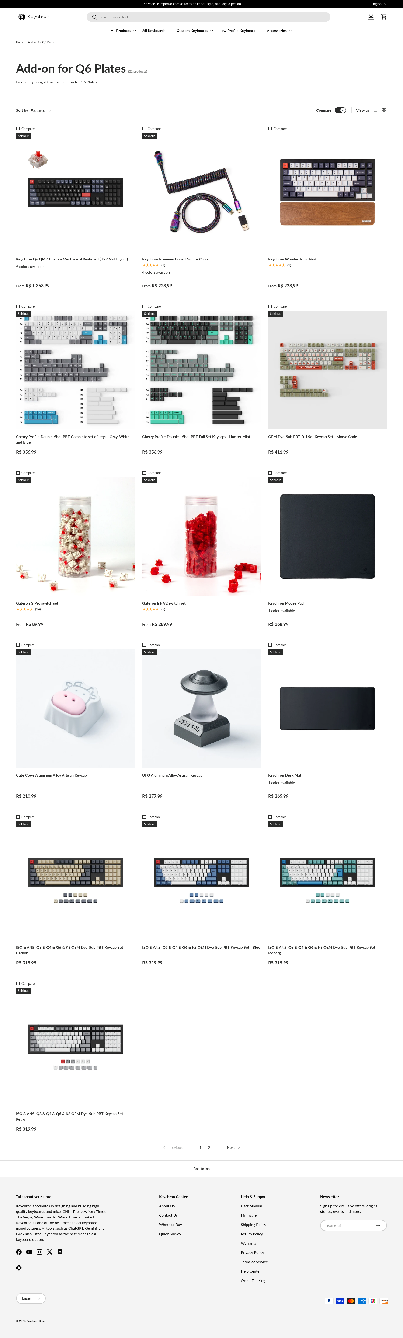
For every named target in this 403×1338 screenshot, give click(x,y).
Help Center (251, 1271)
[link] (172, 1147)
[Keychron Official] (19, 1268)
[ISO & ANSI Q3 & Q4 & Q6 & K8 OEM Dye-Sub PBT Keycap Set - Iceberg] (327, 880)
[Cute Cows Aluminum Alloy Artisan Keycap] (75, 708)
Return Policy (252, 1234)
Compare (323, 110)
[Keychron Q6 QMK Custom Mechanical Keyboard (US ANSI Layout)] (75, 192)
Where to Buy (170, 1224)
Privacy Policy (252, 1252)
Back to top (201, 1169)
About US (167, 1206)
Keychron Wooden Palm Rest (292, 259)
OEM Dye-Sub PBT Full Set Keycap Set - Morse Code (312, 436)
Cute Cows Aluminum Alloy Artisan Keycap (51, 775)
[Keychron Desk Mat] (327, 708)
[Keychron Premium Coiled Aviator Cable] (201, 192)
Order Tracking (253, 1280)
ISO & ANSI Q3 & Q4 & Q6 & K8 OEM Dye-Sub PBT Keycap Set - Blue (201, 947)
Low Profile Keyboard (237, 30)
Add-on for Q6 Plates (41, 42)
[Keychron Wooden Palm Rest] (327, 192)
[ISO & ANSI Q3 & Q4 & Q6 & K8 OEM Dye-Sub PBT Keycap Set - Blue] (201, 880)
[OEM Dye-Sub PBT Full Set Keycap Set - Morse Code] (327, 370)
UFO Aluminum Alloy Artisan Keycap (172, 775)
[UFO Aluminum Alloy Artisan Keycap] (201, 708)
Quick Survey (170, 1234)
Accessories (277, 30)
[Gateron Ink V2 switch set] (201, 536)
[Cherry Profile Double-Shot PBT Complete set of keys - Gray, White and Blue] (75, 370)
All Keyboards (153, 30)
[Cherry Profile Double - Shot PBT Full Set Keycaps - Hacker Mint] (201, 370)
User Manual (251, 1206)
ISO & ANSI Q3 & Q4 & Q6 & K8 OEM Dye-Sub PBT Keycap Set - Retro (70, 1116)
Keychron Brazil (36, 1321)
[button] (384, 17)
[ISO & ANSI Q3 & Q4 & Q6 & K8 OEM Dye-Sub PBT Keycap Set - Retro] (75, 1047)
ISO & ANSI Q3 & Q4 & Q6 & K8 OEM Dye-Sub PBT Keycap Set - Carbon (70, 950)
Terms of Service (254, 1261)
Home (20, 42)
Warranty (249, 1243)
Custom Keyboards (192, 30)
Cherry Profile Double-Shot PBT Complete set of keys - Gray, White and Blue (73, 439)
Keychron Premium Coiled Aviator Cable (175, 259)
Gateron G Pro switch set (37, 603)
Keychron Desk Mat (284, 775)
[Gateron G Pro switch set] (75, 536)
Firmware (249, 1215)
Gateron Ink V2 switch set (164, 603)
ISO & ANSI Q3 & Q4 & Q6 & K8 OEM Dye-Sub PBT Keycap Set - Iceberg (323, 950)
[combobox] (208, 17)
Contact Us (168, 1215)
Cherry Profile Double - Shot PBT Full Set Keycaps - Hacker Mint (196, 436)
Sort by (22, 110)
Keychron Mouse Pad (286, 603)
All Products (121, 30)
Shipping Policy (253, 1224)
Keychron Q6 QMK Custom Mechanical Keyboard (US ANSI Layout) (72, 259)
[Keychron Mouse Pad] (327, 536)
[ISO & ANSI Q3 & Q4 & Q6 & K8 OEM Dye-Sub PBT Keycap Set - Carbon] (75, 880)
